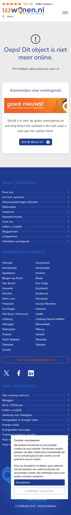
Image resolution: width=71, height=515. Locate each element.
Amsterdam (43, 268)
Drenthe (7, 293)
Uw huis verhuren (13, 197)
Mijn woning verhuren (15, 395)
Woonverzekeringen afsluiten (20, 202)
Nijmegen (8, 324)
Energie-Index (10, 425)
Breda (39, 278)
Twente (6, 334)
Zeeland (40, 344)
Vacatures (8, 212)
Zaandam (7, 344)
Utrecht (40, 334)
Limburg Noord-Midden (50, 319)
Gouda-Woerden (46, 304)
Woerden (41, 339)
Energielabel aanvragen (16, 430)
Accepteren (23, 482)
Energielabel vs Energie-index (20, 420)
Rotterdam (8, 329)
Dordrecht (42, 288)
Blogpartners (10, 231)
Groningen (8, 309)
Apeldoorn (8, 273)
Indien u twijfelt (12, 226)
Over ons (7, 192)
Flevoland (42, 298)
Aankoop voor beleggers (17, 415)
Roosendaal (43, 324)
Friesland (7, 304)
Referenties (9, 207)
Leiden (40, 314)
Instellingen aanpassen (39, 490)
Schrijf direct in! (32, 142)
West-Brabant (11, 339)
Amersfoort (43, 263)
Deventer (7, 288)
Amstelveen (9, 268)
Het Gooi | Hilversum (15, 314)
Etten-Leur (8, 298)
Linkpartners (10, 236)
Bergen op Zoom (12, 278)
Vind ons (7, 222)
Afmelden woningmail (15, 241)
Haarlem (41, 309)
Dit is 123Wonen (12, 405)
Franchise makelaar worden (19, 435)
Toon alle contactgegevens (36, 360)
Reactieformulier (12, 217)
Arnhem (40, 273)
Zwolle (6, 350)
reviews (44, 4)
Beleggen (8, 400)
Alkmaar (7, 263)
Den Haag (42, 283)
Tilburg (40, 329)
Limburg (7, 319)
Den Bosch (8, 283)
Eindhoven (42, 293)
